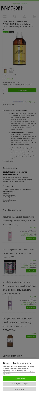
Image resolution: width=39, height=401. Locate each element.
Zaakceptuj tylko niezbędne (19, 384)
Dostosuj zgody (19, 389)
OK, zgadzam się (19, 378)
